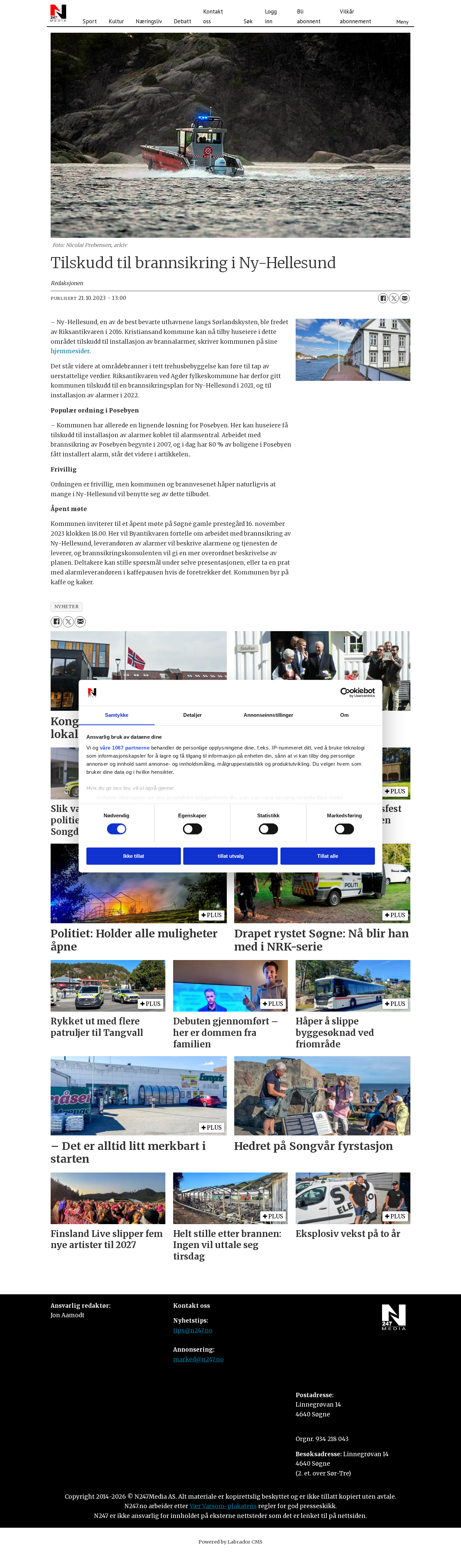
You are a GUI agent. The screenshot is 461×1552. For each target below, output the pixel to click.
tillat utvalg (231, 856)
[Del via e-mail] (405, 298)
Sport (90, 21)
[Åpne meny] (402, 13)
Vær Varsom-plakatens (223, 1506)
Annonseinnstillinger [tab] (269, 715)
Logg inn (271, 16)
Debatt (182, 21)
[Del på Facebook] (383, 298)
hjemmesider (70, 351)
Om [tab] (344, 715)
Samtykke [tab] (116, 715)
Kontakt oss (213, 16)
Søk (248, 21)
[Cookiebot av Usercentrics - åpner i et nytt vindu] (345, 692)
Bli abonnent (309, 16)
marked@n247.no (198, 1359)
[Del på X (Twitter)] (394, 298)
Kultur (116, 21)
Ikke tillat (133, 856)
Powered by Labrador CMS (230, 1542)
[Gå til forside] (58, 13)
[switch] (192, 828)
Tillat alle (327, 856)
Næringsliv (149, 21)
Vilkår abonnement (355, 16)
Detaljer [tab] (192, 715)
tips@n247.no (193, 1330)
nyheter (66, 607)
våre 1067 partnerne (125, 748)
